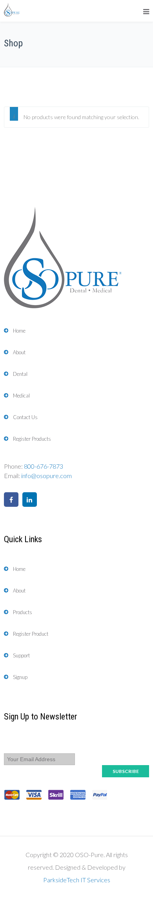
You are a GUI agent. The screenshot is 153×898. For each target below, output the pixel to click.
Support (21, 655)
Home (19, 331)
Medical (21, 395)
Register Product (30, 634)
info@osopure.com (46, 475)
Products (22, 612)
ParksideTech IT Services (76, 879)
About (19, 352)
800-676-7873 (43, 466)
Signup (20, 677)
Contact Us (25, 417)
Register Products (32, 439)
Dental (20, 374)
